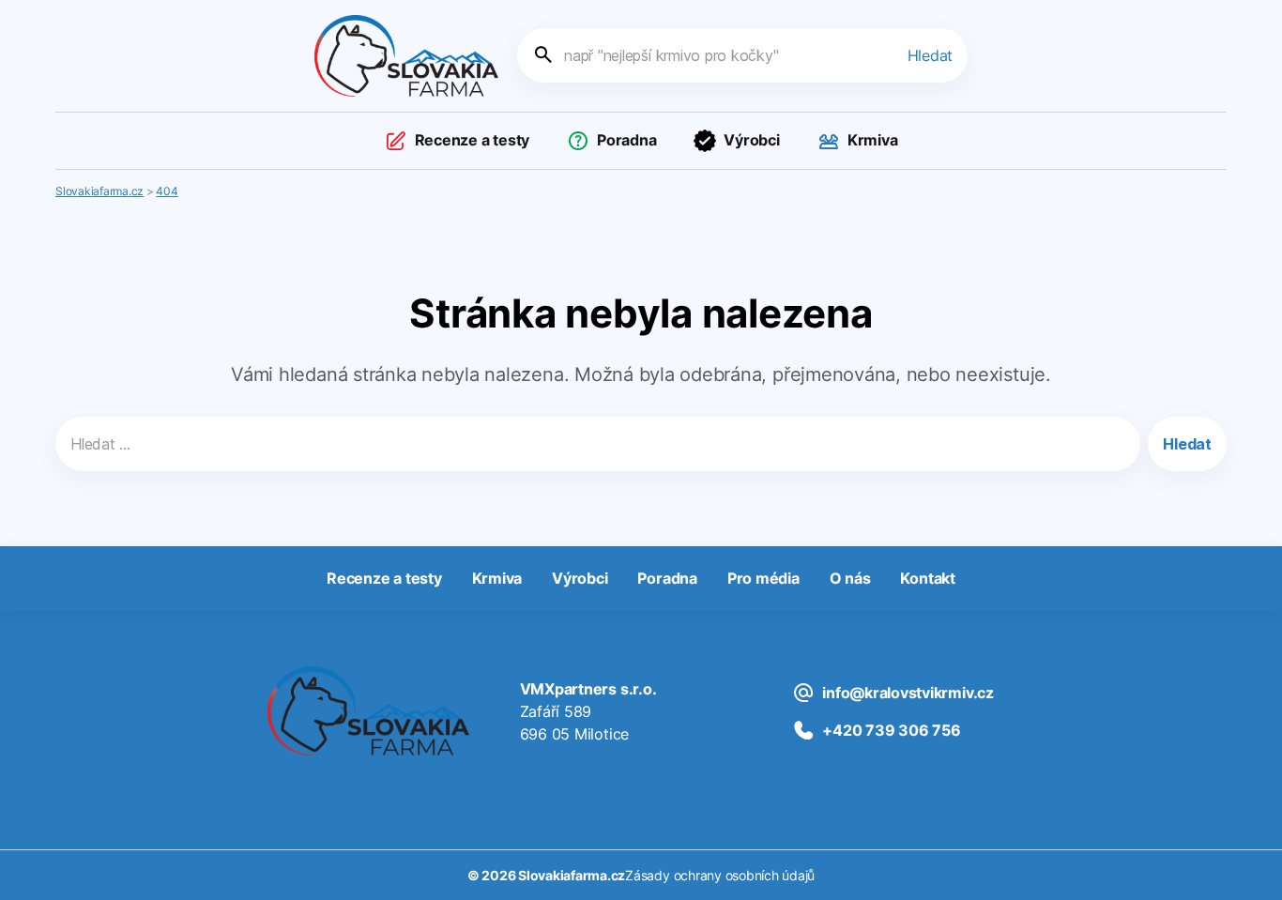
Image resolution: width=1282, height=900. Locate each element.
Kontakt (927, 578)
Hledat (931, 55)
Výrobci (751, 139)
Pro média (763, 578)
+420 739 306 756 (891, 730)
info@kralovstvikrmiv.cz (907, 692)
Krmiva (872, 139)
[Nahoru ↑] (1246, 864)
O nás (850, 578)
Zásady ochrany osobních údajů (720, 875)
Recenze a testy (472, 139)
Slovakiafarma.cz (571, 875)
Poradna (626, 139)
